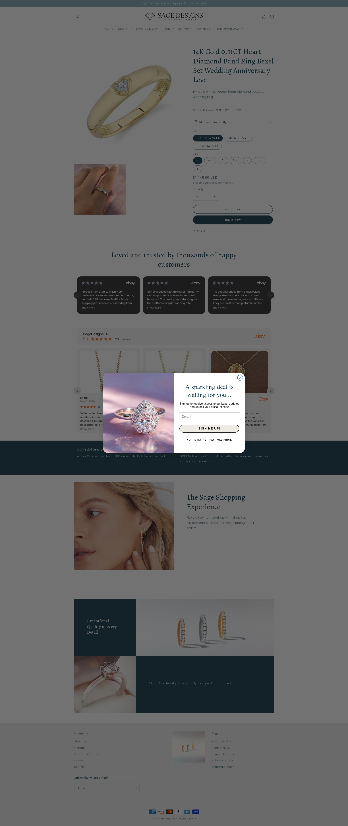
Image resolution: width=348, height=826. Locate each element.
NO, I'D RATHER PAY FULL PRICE (209, 440)
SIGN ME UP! (209, 428)
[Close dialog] (240, 377)
